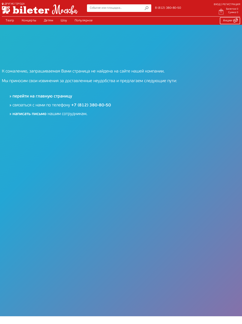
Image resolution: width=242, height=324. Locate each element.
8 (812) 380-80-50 (168, 7)
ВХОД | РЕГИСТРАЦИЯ (227, 4)
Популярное (84, 20)
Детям (48, 20)
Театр (10, 20)
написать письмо (29, 114)
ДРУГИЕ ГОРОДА (15, 4)
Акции (228, 20)
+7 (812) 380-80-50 (91, 105)
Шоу (64, 20)
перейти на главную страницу (42, 96)
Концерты (29, 20)
